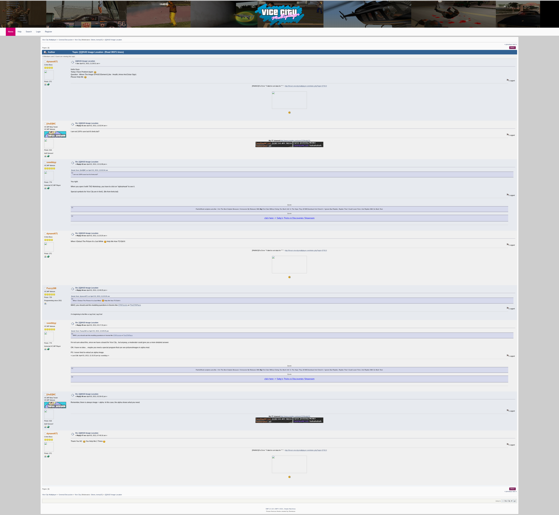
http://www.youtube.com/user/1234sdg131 (295, 140)
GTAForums (123, 305)
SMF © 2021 (279, 509)
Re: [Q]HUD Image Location (86, 123)
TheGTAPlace (135, 305)
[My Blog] (48, 85)
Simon (93, 40)
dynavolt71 (52, 61)
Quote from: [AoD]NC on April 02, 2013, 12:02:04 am (89, 170)
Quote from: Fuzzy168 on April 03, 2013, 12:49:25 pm (90, 331)
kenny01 (99, 40)
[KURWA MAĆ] (48, 156)
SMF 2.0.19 (270, 509)
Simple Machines (290, 509)
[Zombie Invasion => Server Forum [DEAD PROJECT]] (48, 188)
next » (514, 44)
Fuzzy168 (51, 288)
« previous (508, 44)
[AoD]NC (51, 124)
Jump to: (498, 501)
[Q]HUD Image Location (85, 61)
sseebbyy (51, 162)
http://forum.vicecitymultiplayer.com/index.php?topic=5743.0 (306, 86)
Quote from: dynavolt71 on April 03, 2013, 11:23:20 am (90, 296)
